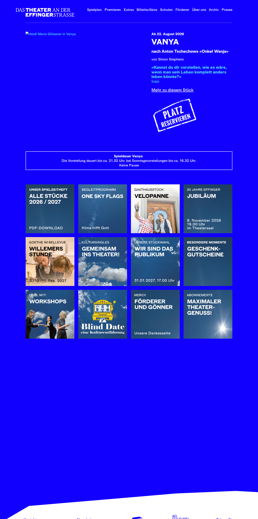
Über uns (199, 10)
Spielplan (94, 10)
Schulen (166, 10)
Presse (227, 10)
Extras (129, 10)
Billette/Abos (147, 10)
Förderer (182, 10)
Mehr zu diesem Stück (172, 90)
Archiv (214, 10)
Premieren (113, 10)
